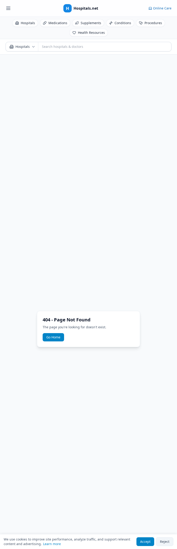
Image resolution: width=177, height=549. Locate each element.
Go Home (53, 337)
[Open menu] (8, 8)
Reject (164, 541)
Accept (145, 541)
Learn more (52, 544)
